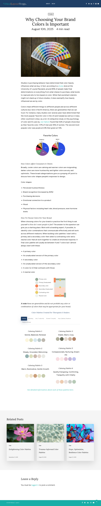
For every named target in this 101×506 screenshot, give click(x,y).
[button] (24, 318)
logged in (35, 485)
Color (51, 14)
